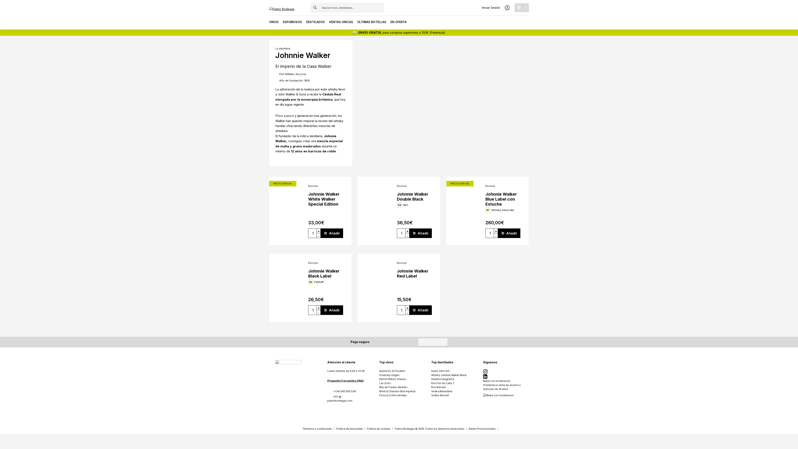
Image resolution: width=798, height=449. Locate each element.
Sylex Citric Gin (440, 371)
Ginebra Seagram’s (442, 379)
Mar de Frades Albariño (393, 387)
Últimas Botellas (371, 22)
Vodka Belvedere (441, 391)
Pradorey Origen (389, 375)
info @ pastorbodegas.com (339, 398)
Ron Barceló (438, 387)
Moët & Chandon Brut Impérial (397, 391)
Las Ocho (385, 383)
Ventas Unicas (341, 22)
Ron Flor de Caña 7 (442, 383)
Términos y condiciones (317, 429)
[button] (362, 92)
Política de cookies (378, 429)
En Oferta (398, 22)
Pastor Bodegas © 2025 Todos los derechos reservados (429, 429)
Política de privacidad (349, 429)
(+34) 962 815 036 (345, 391)
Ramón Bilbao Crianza (392, 379)
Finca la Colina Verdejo (393, 395)
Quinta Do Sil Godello (392, 371)
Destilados (315, 22)
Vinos (274, 22)
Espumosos (292, 22)
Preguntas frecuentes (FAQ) (345, 380)
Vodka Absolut (440, 395)
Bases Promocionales (482, 429)
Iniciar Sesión (491, 7)
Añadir (334, 233)
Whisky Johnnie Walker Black (449, 375)
